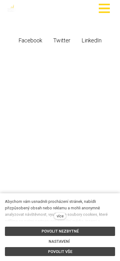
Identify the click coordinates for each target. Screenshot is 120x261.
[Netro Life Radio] (11, 8)
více (60, 216)
